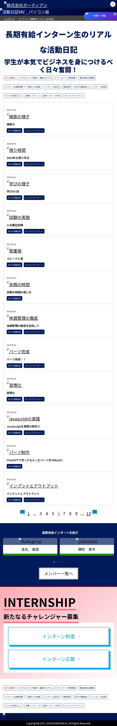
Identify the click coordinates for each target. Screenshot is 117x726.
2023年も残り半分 (18, 158)
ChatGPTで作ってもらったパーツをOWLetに (35, 460)
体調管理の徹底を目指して (23, 326)
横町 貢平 (87, 549)
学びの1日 (13, 191)
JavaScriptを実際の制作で (23, 426)
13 (88, 513)
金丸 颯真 (30, 549)
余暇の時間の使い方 (19, 292)
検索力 (11, 124)
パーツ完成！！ (16, 359)
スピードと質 (15, 259)
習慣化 (11, 393)
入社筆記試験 (15, 225)
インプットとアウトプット (23, 494)
